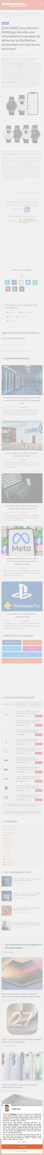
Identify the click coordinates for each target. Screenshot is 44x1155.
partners (13, 1114)
